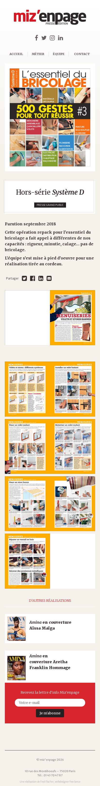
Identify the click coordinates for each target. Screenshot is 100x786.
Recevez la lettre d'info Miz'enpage (50, 692)
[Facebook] (32, 278)
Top (88, 774)
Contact (82, 54)
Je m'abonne (50, 713)
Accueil (16, 54)
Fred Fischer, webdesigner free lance (60, 781)
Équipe (59, 54)
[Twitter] (24, 278)
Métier (38, 54)
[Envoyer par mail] (49, 278)
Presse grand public (50, 205)
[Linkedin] (40, 278)
